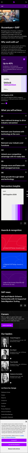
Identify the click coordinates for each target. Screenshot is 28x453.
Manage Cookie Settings (14, 448)
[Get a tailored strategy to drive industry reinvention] (26, 116)
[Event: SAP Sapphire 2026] (12, 204)
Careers (3, 395)
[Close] (26, 421)
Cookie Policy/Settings (6, 414)
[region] (14, 436)
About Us (3, 397)
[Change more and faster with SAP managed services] (26, 161)
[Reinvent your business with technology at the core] (26, 127)
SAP (2, 6)
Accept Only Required (14, 444)
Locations (3, 403)
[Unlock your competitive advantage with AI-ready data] (26, 150)
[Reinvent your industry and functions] (26, 138)
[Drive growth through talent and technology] (26, 172)
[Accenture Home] (14, 2)
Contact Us (4, 400)
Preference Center (5, 392)
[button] (7, 325)
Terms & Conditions (6, 411)
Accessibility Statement (7, 417)
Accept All (14, 440)
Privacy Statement (5, 409)
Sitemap (3, 406)
